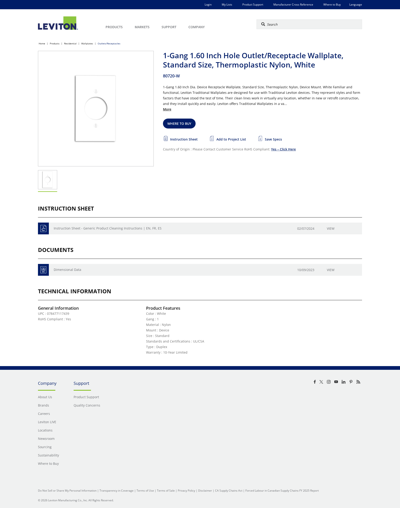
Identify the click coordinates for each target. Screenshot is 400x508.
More (167, 109)
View (330, 228)
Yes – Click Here (283, 149)
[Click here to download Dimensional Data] (43, 270)
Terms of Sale (166, 491)
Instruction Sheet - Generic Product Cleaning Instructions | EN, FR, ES (108, 228)
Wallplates (87, 43)
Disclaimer (205, 491)
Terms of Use (145, 491)
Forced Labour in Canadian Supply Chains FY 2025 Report (282, 491)
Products (54, 43)
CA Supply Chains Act (228, 491)
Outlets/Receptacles (109, 43)
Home (42, 43)
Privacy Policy (186, 491)
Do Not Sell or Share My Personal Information (67, 491)
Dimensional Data (67, 269)
